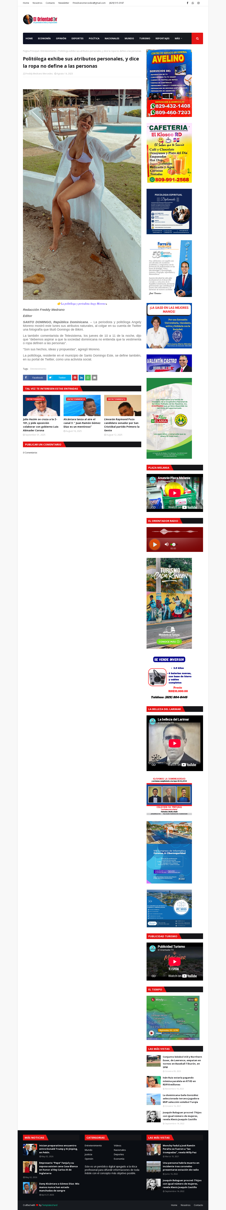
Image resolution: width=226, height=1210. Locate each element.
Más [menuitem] (177, 38)
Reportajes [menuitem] (163, 38)
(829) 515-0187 (116, 2)
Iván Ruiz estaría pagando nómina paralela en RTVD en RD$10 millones (179, 1081)
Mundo (88, 1149)
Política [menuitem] (94, 38)
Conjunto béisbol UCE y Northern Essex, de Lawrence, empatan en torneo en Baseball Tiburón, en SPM (182, 1062)
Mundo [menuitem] (129, 38)
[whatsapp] (193, 3)
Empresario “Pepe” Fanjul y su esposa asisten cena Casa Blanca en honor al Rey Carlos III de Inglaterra (58, 1168)
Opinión (89, 1158)
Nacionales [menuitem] (112, 38)
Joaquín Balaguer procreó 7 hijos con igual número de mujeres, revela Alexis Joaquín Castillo (182, 1116)
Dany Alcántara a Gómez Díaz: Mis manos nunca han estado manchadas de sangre (59, 1187)
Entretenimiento (48, 51)
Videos (117, 1145)
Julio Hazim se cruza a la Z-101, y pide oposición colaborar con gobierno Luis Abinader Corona (40, 425)
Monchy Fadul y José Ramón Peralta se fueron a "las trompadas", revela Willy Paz (180, 1149)
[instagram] (198, 3)
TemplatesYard (49, 1205)
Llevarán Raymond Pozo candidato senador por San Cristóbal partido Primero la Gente (121, 425)
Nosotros (37, 2)
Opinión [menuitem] (61, 38)
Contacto (50, 2)
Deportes (119, 1154)
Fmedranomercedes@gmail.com (89, 2)
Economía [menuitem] (44, 38)
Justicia (88, 1154)
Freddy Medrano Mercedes (39, 73)
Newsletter (63, 2)
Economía (119, 1158)
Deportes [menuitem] (78, 38)
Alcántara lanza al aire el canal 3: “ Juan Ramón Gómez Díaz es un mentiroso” (82, 423)
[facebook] (187, 3)
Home (26, 2)
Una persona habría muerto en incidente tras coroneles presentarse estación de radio (181, 1166)
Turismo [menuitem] (144, 38)
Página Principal (31, 51)
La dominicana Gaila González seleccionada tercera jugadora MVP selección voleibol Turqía (181, 1099)
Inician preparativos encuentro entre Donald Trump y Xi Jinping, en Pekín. (58, 1149)
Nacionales (120, 1149)
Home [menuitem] (29, 38)
